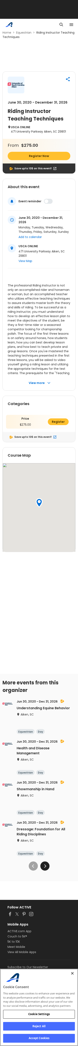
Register (58, 422)
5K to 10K (13, 942)
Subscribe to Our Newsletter (27, 967)
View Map (25, 261)
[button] (67, 79)
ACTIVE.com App (19, 931)
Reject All (39, 1026)
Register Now (39, 156)
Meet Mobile (16, 947)
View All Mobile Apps (21, 952)
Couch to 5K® (17, 936)
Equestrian (23, 32)
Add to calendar (30, 237)
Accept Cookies (39, 1038)
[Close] (72, 973)
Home (6, 32)
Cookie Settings (39, 1014)
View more (37, 383)
